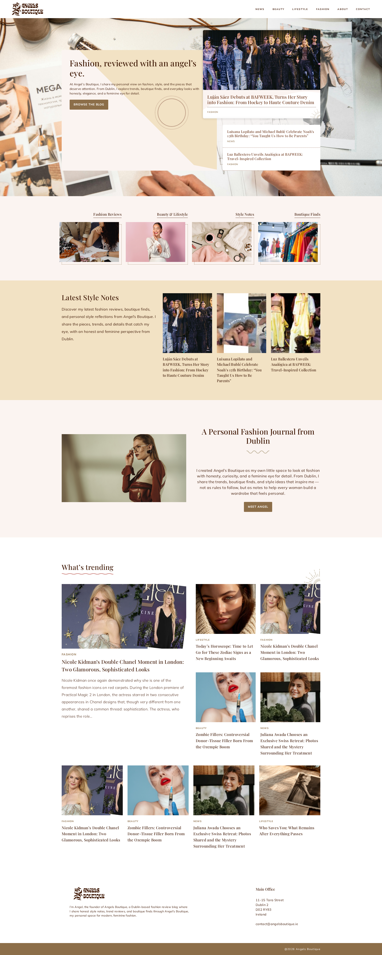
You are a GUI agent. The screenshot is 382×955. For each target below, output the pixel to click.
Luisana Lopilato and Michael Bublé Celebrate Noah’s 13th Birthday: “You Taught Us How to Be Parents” (270, 133)
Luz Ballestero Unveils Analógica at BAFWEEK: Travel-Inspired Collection (265, 156)
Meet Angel (258, 506)
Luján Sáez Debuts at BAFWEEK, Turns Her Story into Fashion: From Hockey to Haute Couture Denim (260, 99)
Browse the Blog (89, 104)
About (342, 9)
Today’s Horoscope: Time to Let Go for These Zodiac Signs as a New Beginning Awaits (224, 652)
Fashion (323, 9)
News (260, 9)
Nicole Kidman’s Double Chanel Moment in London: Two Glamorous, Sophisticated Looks (289, 652)
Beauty (279, 9)
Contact (363, 9)
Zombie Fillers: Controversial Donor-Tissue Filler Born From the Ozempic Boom (224, 740)
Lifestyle (300, 9)
